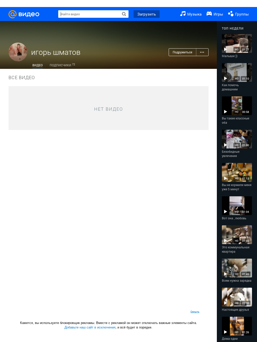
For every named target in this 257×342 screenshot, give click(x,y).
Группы (241, 14)
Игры (218, 14)
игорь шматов (56, 52)
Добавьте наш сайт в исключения (90, 327)
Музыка (194, 14)
